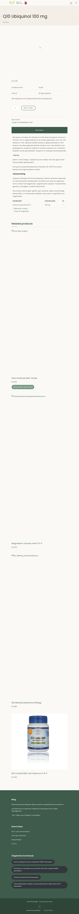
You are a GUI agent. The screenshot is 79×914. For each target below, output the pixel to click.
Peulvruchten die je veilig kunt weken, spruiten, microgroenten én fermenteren (37, 804)
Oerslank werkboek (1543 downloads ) (26, 877)
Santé (50, 901)
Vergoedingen (17, 839)
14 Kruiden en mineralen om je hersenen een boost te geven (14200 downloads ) (36, 870)
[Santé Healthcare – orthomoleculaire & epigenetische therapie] (39, 3)
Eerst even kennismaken (21, 831)
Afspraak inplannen (19, 835)
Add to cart (28, 108)
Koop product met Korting (23, 387)
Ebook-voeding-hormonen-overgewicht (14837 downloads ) (33, 862)
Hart (31, 122)
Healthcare (42, 901)
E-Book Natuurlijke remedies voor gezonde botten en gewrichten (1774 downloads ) (37, 885)
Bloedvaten (24, 122)
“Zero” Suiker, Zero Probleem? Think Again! (26, 815)
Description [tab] (39, 130)
